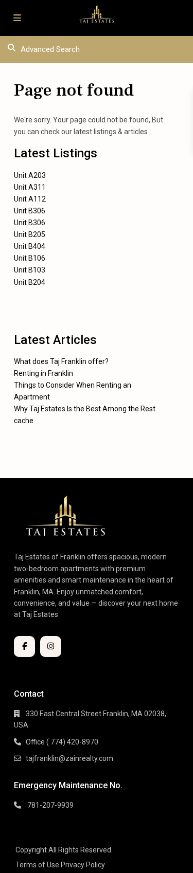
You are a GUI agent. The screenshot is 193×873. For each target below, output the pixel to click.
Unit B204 (29, 282)
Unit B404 (29, 246)
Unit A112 (30, 199)
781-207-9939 (50, 805)
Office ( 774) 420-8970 (62, 742)
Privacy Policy (83, 865)
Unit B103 (29, 270)
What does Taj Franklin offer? (61, 361)
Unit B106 (29, 258)
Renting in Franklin (43, 373)
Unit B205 (29, 234)
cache (23, 420)
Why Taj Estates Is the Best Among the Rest (84, 409)
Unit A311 (30, 187)
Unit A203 (30, 175)
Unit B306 (29, 211)
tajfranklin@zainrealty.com (69, 758)
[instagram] (50, 646)
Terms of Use (37, 865)
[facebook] (24, 646)
